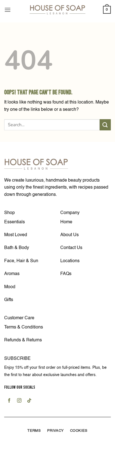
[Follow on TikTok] (29, 401)
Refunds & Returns (23, 340)
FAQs (65, 274)
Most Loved (15, 235)
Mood (9, 287)
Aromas (12, 274)
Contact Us (71, 248)
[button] (7, 10)
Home (66, 222)
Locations (70, 261)
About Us (69, 235)
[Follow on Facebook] (9, 401)
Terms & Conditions (23, 327)
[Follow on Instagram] (19, 401)
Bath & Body (16, 248)
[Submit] (105, 124)
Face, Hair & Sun (21, 261)
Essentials (14, 222)
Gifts (8, 300)
